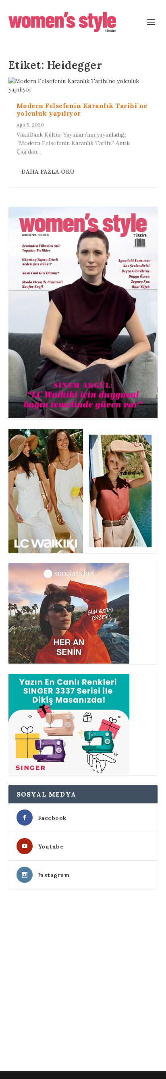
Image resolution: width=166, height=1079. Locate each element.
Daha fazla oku (47, 171)
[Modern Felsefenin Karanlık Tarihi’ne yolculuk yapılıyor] (83, 85)
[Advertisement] (83, 981)
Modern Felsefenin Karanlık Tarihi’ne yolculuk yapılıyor (82, 109)
